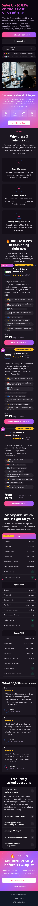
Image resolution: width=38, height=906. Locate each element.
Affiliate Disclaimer (19, 902)
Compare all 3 (19, 41)
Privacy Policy (19, 898)
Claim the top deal (17, 123)
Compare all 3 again (19, 886)
